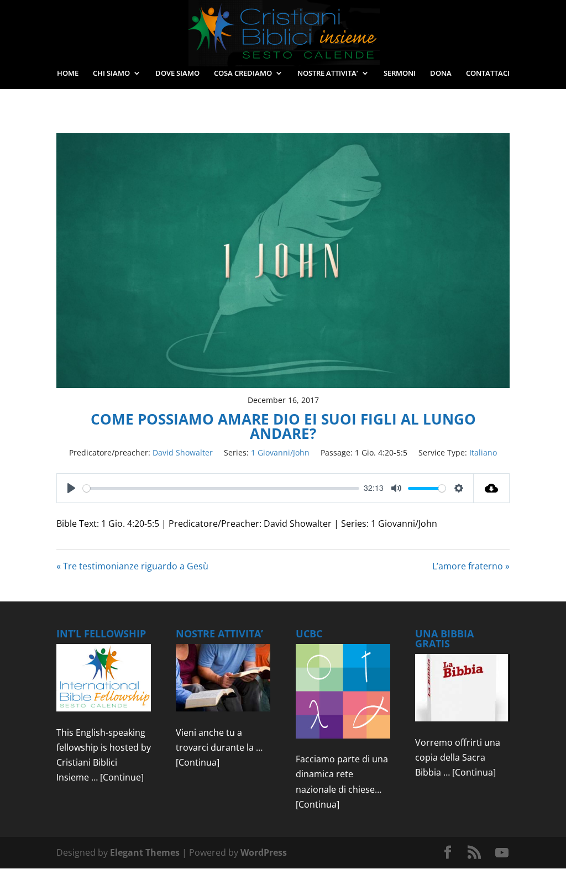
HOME (67, 73)
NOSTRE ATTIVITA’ (327, 73)
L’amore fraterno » (471, 566)
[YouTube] (502, 853)
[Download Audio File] (492, 488)
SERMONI (400, 73)
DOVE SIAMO (177, 73)
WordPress (263, 852)
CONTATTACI (488, 73)
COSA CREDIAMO (243, 73)
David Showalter (183, 452)
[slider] (221, 488)
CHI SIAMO (111, 73)
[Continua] (197, 762)
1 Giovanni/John (280, 452)
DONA (441, 73)
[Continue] (122, 777)
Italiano (483, 452)
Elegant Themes (145, 852)
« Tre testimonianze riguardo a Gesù (132, 566)
